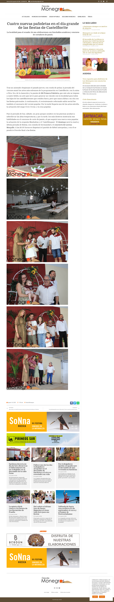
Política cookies (54, 592)
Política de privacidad (65, 592)
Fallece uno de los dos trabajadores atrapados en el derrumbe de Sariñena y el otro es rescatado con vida (43, 469)
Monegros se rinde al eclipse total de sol (94, 34)
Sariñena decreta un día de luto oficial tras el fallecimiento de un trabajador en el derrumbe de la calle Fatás (18, 468)
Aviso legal (46, 592)
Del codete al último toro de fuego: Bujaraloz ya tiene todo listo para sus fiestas (42, 510)
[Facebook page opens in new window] (99, 1)
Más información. (91, 94)
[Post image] (18, 454)
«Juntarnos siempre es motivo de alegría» (95, 27)
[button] (71, 403)
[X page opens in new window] (101, 1)
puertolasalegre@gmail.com (37, 1)
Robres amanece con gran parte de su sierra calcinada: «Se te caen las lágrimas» (94, 51)
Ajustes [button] (95, 596)
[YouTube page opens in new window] (104, 1)
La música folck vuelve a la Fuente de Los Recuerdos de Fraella (18, 509)
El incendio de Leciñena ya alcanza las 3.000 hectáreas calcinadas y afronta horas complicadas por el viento (93, 41)
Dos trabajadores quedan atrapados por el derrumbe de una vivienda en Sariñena (67, 467)
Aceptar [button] (102, 596)
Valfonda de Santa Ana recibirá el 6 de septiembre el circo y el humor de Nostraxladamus (67, 510)
